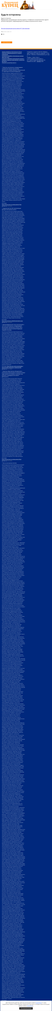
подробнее (39, 1003)
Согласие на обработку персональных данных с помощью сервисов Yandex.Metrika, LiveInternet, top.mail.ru (13, 60)
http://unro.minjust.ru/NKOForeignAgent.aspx (12, 321)
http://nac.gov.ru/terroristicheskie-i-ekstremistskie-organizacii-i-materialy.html (12, 367)
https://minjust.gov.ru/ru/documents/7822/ (11, 459)
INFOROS (39, 61)
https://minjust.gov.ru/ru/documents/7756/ (11, 204)
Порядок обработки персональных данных (12, 52)
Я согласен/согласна (26, 1008)
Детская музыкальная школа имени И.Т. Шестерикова (15, 28)
